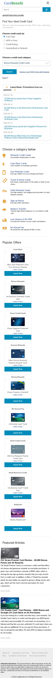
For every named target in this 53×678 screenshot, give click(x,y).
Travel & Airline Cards (20, 180)
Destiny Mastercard (18, 519)
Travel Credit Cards (18, 313)
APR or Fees (11, 40)
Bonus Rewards (18, 281)
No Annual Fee (17, 227)
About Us (6, 653)
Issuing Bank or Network (16, 48)
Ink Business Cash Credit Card (18, 489)
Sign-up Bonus (17, 200)
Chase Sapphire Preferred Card (17, 329)
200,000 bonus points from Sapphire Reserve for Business (25, 127)
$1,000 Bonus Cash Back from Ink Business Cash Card (26, 109)
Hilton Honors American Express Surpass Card (18, 361)
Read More (5, 591)
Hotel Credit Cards (18, 441)
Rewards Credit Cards (20, 155)
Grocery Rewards (18, 345)
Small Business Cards (18, 473)
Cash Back (17, 249)
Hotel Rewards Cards (20, 190)
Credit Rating (12, 44)
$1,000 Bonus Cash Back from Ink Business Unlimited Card (23, 118)
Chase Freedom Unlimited (17, 392)
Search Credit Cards (40, 653)
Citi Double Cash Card (18, 424)
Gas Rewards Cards (19, 171)
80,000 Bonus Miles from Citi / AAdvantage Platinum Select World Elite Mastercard (23, 137)
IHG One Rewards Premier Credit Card (17, 457)
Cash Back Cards (18, 163)
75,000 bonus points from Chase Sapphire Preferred (22, 100)
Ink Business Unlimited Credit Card (18, 297)
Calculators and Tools (20, 653)
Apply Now (17, 273)
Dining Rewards (18, 377)
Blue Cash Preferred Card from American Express (17, 265)
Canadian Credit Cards (17, 656)
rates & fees (18, 269)
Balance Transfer (18, 209)
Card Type (10, 37)
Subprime (18, 505)
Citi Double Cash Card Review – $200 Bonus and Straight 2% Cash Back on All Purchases (25, 611)
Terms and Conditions (37, 656)
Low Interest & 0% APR (21, 219)
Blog (4, 656)
